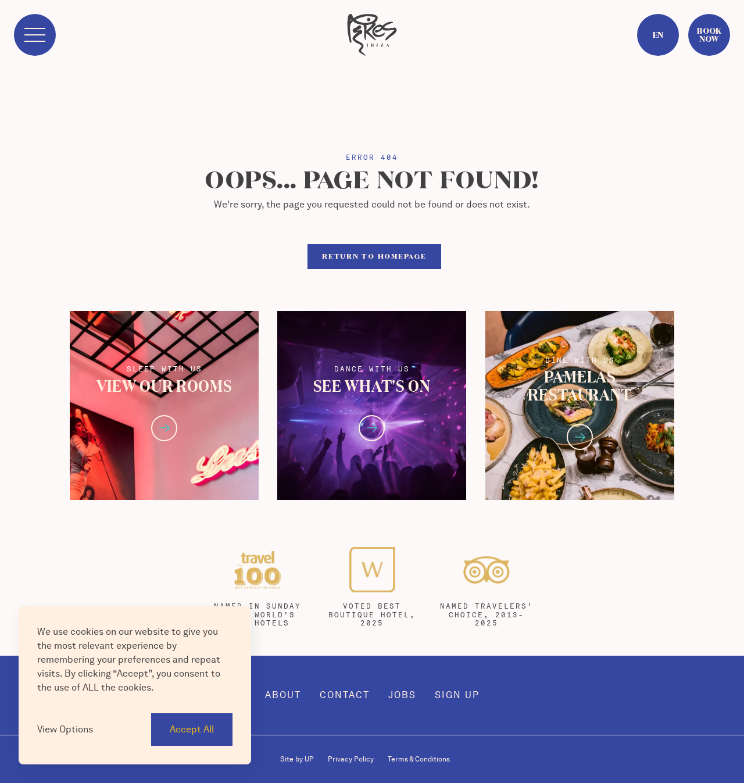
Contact (345, 694)
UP (297, 759)
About (283, 694)
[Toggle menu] (35, 35)
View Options (65, 729)
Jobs (402, 694)
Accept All (192, 729)
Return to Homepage (374, 256)
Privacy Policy (351, 759)
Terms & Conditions (419, 759)
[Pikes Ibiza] (372, 35)
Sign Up (457, 694)
